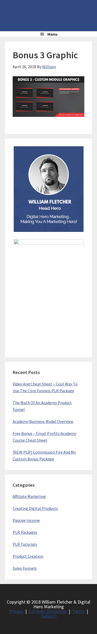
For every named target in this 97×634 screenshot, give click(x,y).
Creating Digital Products (35, 508)
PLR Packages (25, 532)
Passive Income (26, 520)
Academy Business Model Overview (43, 421)
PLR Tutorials (25, 544)
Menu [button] (52, 34)
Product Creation (28, 556)
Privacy (16, 611)
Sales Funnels (25, 568)
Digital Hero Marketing (48, 15)
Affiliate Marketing (29, 496)
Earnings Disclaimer (48, 611)
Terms (78, 611)
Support (49, 616)
